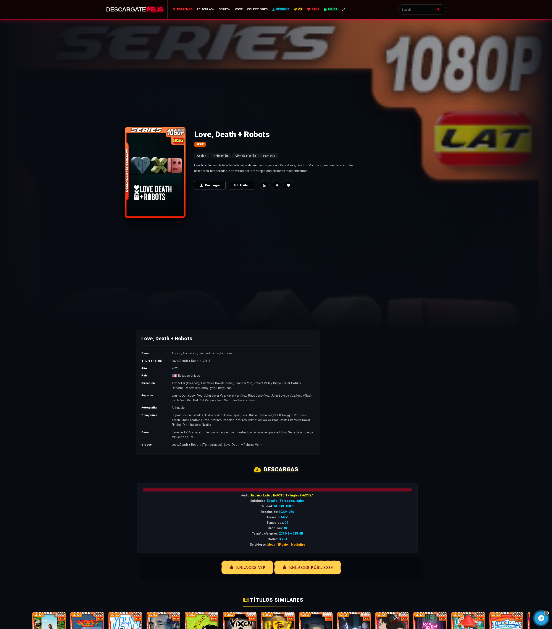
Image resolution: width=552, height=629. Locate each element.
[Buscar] (438, 9)
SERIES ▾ (225, 9)
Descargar (212, 185)
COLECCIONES (257, 9)
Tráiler (244, 185)
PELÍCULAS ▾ (206, 9)
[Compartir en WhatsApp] (265, 185)
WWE (239, 9)
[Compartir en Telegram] (276, 185)
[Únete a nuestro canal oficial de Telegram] (541, 618)
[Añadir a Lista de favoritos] (288, 185)
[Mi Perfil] (344, 9)
